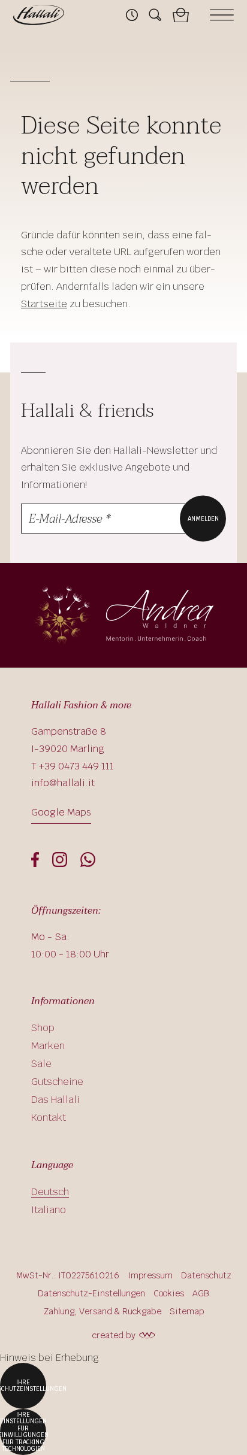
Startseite (44, 304)
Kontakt (48, 1117)
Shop (43, 1027)
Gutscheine (57, 1081)
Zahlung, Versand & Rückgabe (102, 1311)
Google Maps (61, 812)
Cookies (168, 1293)
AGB (200, 1293)
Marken (48, 1045)
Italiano (48, 1210)
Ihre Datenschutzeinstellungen (23, 1385)
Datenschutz (206, 1275)
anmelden (203, 518)
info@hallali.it (63, 783)
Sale (41, 1063)
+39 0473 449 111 (76, 766)
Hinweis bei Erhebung (49, 1357)
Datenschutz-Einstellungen (91, 1293)
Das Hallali (55, 1099)
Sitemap (187, 1311)
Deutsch (50, 1192)
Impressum (150, 1275)
